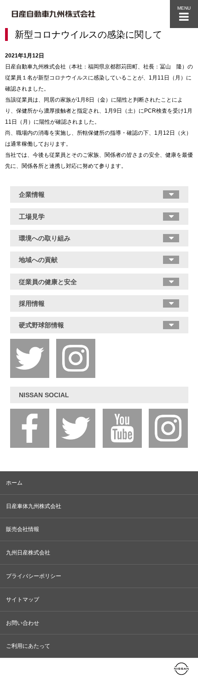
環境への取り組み (44, 238)
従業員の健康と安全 (48, 282)
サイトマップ (22, 599)
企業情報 (32, 194)
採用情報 (32, 303)
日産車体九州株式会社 (33, 506)
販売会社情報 (22, 529)
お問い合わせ (22, 623)
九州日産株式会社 (28, 552)
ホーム (14, 483)
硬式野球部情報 (41, 325)
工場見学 (32, 216)
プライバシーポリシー (33, 576)
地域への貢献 (38, 259)
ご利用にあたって (28, 646)
